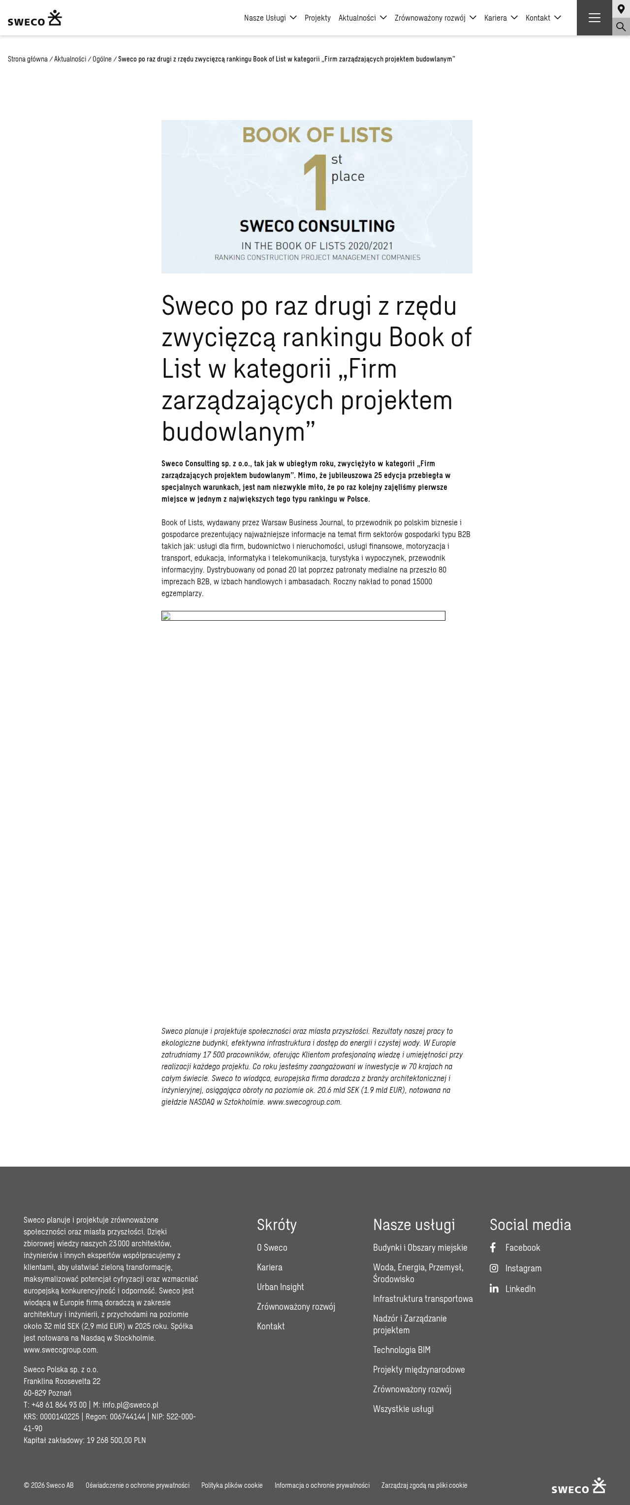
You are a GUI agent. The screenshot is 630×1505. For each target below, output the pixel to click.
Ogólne (102, 59)
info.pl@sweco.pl (130, 1404)
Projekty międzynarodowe (419, 1369)
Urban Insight (280, 1286)
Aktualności (357, 17)
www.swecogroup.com (60, 1349)
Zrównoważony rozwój (430, 17)
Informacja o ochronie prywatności (322, 1485)
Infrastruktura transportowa (423, 1298)
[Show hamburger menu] (594, 17)
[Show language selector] (621, 9)
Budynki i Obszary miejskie (420, 1247)
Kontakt (538, 17)
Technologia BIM (402, 1349)
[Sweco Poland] (35, 18)
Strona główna (28, 59)
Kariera (495, 17)
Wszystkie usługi (403, 1408)
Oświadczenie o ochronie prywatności (137, 1485)
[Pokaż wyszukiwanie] (621, 26)
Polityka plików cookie (232, 1485)
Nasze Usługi (265, 17)
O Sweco (272, 1247)
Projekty (318, 17)
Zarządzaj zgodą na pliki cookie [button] (424, 1485)
